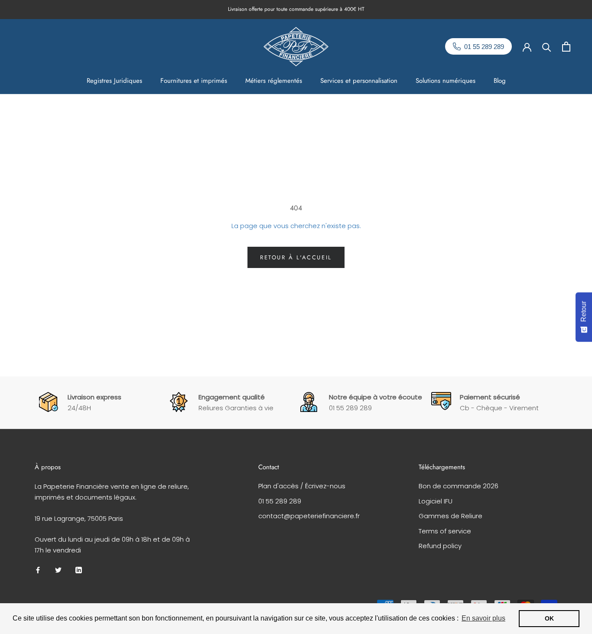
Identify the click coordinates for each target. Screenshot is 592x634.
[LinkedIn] (78, 570)
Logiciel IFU (435, 501)
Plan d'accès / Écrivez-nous (301, 485)
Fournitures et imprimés (193, 80)
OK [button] (549, 618)
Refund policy (440, 545)
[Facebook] (38, 570)
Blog (500, 80)
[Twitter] (58, 570)
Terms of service (445, 531)
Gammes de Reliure (450, 515)
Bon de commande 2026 (458, 485)
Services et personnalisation (358, 80)
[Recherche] (546, 46)
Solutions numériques (445, 80)
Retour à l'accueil (296, 257)
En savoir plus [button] (483, 618)
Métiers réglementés (273, 80)
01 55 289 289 (279, 501)
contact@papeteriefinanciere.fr (309, 515)
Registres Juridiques (114, 80)
